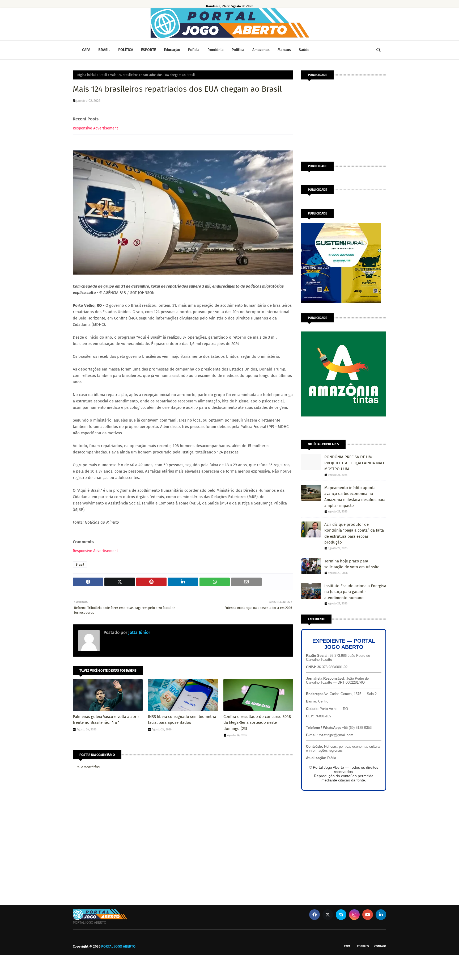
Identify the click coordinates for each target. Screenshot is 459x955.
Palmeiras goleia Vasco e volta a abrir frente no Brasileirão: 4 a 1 (106, 719)
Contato (363, 946)
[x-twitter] (327, 914)
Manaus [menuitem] (284, 50)
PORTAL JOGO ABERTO (118, 946)
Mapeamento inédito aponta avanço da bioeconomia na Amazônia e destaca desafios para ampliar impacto (354, 496)
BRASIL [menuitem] (104, 50)
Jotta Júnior (138, 632)
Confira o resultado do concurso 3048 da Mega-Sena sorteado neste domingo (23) (257, 722)
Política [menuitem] (238, 50)
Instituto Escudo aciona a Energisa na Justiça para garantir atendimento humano (355, 591)
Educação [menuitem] (172, 50)
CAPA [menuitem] (86, 50)
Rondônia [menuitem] (215, 50)
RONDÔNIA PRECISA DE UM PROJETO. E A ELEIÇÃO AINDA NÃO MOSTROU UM (354, 463)
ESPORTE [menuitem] (148, 50)
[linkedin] (381, 914)
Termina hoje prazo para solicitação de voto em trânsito (352, 564)
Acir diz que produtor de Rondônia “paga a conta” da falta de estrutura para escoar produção (354, 533)
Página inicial (86, 75)
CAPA (347, 946)
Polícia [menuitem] (193, 50)
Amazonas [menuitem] (261, 50)
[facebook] (314, 914)
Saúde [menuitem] (304, 50)
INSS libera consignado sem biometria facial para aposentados (182, 719)
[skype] (341, 914)
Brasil (103, 75)
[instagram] (354, 914)
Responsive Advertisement (95, 128)
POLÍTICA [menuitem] (125, 50)
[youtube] (367, 914)
